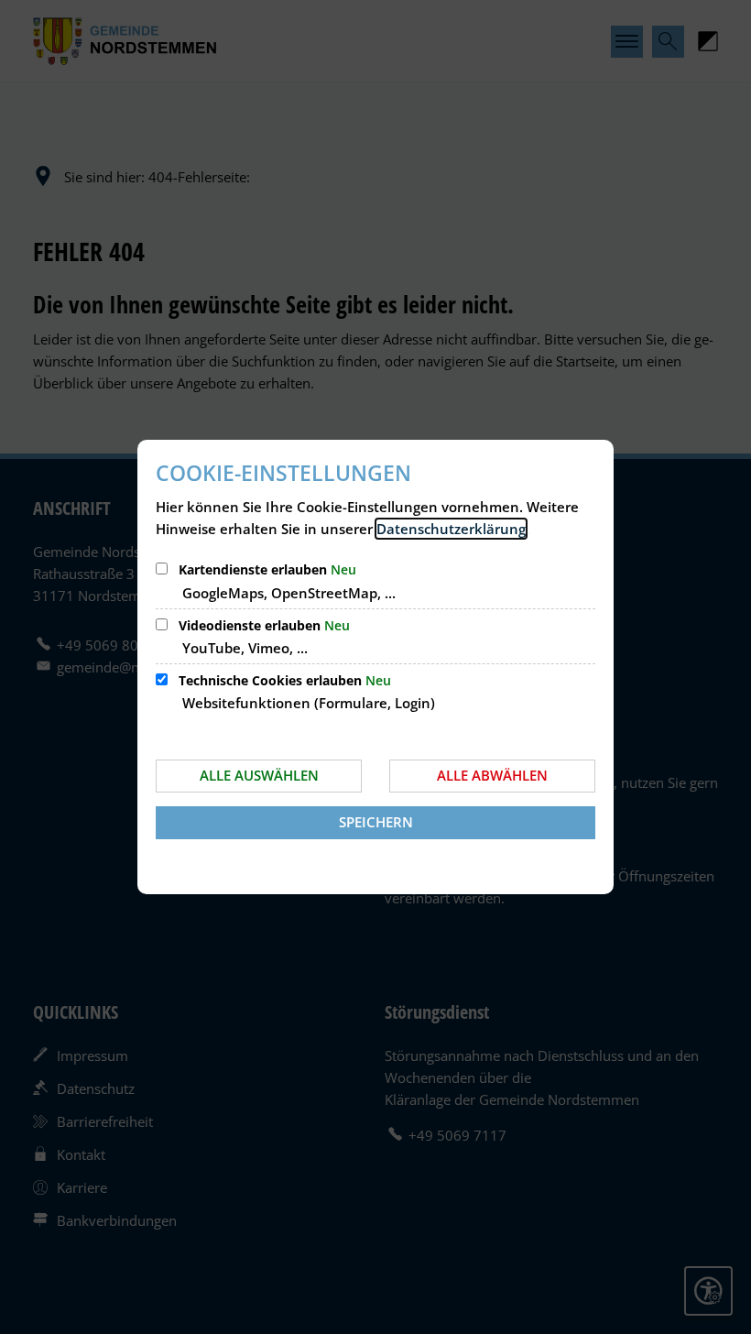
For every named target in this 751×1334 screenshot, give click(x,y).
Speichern (376, 822)
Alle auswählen (259, 775)
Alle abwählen (492, 775)
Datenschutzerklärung (451, 528)
